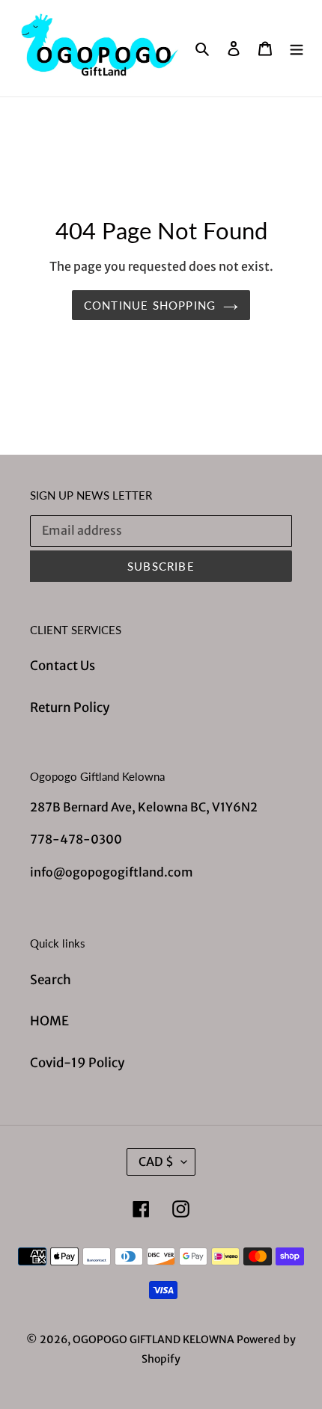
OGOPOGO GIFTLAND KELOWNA (153, 1339)
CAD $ (156, 1161)
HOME (49, 1021)
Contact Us (62, 665)
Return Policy (69, 707)
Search (50, 979)
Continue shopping (150, 305)
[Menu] (296, 48)
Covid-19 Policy (77, 1063)
